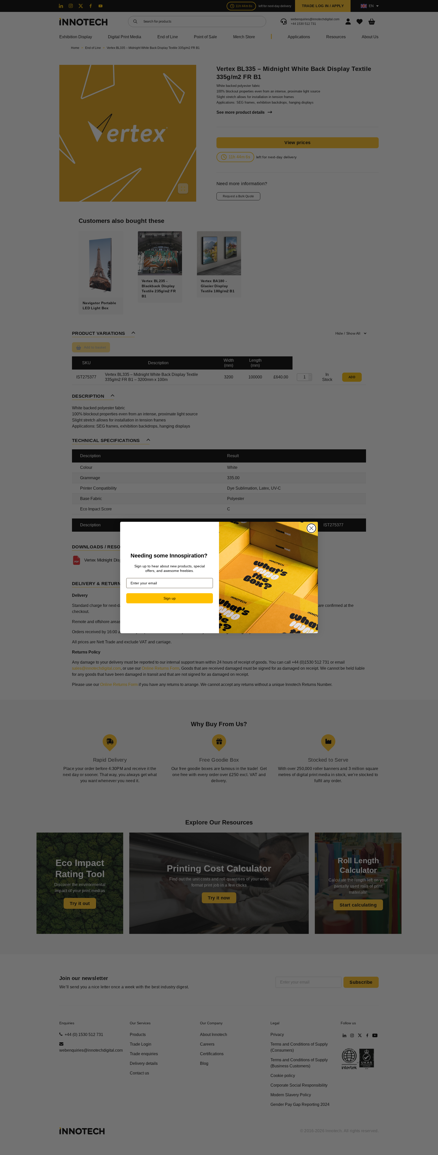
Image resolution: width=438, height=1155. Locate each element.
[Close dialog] (311, 528)
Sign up (169, 598)
